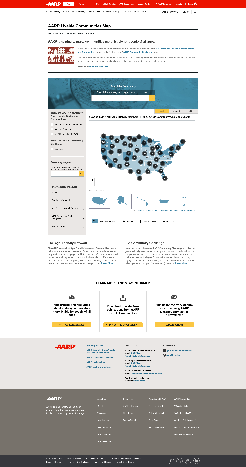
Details (176, 111)
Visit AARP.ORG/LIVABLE (71, 325)
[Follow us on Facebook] (171, 461)
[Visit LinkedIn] (196, 461)
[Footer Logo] (53, 399)
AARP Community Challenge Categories (64, 217)
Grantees (59, 149)
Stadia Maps (140, 210)
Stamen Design (153, 210)
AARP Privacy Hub (54, 458)
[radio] (99, 201)
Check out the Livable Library (123, 325)
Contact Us (128, 399)
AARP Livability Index (96, 362)
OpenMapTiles (166, 210)
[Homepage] (53, 4)
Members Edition (143, 4)
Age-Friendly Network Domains (65, 208)
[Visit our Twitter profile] (179, 461)
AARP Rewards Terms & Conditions (126, 458)
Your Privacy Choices (126, 462)
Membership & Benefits (106, 4)
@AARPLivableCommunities (179, 350)
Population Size (58, 227)
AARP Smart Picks (126, 4)
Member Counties (63, 129)
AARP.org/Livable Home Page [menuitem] (80, 33)
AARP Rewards (104, 427)
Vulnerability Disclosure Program (83, 462)
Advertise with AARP (158, 399)
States (54, 192)
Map (161, 111)
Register (179, 4)
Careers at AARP (156, 406)
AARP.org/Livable (94, 345)
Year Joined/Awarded (61, 200)
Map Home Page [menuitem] (55, 33)
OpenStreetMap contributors (184, 210)
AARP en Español (170, 12)
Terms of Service (74, 458)
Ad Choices (107, 462)
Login (190, 4)
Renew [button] (82, 4)
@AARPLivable (173, 355)
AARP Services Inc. (157, 427)
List (190, 111)
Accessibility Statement (96, 458)
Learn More (107, 263)
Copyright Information (55, 462)
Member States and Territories (68, 124)
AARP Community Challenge (99, 357)
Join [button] (68, 4)
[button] (195, 12)
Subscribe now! (174, 325)
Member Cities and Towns (66, 134)
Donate (100, 406)
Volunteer (101, 413)
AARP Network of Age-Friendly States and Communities (100, 351)
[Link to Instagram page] (188, 461)
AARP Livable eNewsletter (98, 367)
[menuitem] (49, 13)
